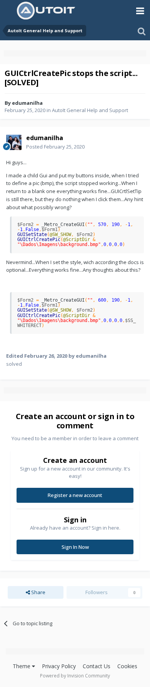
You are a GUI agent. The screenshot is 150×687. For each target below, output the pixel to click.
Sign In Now (75, 546)
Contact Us (96, 666)
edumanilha (27, 102)
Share (37, 592)
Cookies (127, 666)
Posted (55, 146)
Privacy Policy (59, 666)
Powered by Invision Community (75, 675)
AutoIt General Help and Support (90, 110)
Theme (22, 666)
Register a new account (75, 495)
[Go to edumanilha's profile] (14, 142)
